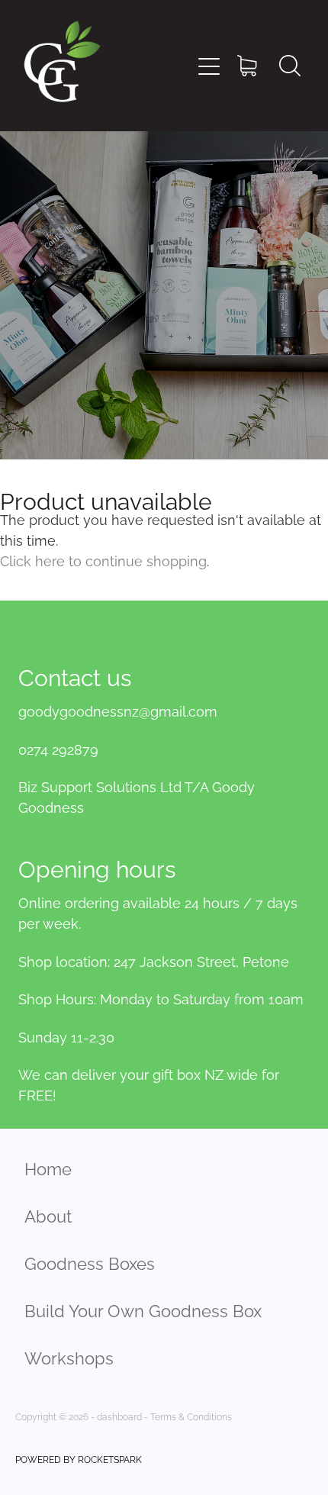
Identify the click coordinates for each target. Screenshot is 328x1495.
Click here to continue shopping (103, 559)
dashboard (119, 1416)
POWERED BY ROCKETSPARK (78, 1458)
